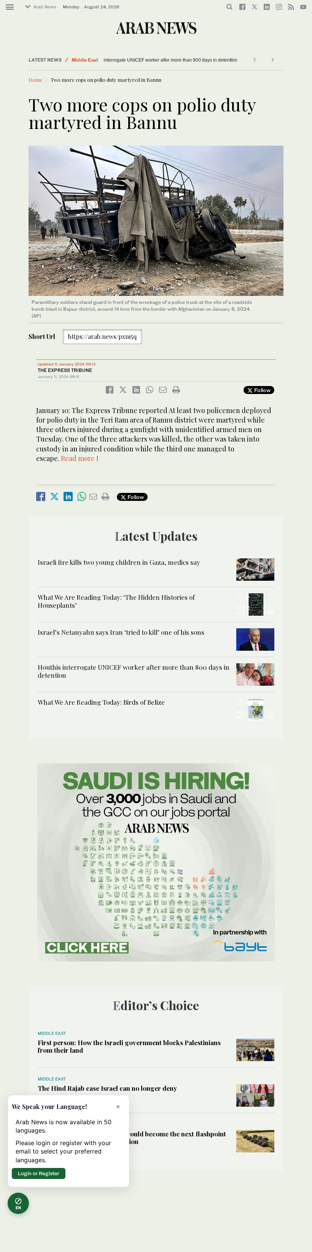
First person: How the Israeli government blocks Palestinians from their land (129, 1046)
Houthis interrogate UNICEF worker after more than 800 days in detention (183, 60)
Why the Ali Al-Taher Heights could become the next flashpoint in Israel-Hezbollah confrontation (132, 1138)
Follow (262, 390)
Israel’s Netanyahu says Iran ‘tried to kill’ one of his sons (121, 632)
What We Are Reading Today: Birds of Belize (101, 702)
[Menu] (10, 7)
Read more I (80, 458)
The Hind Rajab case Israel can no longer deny (107, 1088)
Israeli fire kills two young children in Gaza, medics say (119, 562)
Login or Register (38, 1173)
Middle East (85, 60)
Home (36, 79)
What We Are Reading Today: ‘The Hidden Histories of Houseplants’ (116, 601)
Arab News (44, 7)
